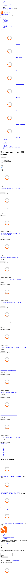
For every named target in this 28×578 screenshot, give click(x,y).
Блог (4, 1)
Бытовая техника (7, 22)
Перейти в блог (4, 461)
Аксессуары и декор (7, 26)
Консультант (6, 141)
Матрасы (5, 25)
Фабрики (5, 27)
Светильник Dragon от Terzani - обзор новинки (11, 476)
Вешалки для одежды (8, 148)
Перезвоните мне (4, 556)
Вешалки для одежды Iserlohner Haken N (9, 324)
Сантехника (5, 21)
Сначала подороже (6, 162)
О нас (4, 2)
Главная (5, 139)
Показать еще (4, 443)
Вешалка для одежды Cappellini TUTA (9, 392)
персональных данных (15, 560)
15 (2, 169)
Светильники (6, 20)
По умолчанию (5, 160)
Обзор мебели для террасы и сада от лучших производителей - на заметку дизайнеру (10, 493)
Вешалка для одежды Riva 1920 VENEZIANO (11, 437)
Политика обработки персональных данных (10, 543)
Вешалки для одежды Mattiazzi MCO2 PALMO (11, 302)
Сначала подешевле (6, 161)
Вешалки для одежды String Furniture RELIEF (11, 279)
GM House (4, 525)
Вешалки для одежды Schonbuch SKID (9, 210)
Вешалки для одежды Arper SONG (8, 370)
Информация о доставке (8, 4)
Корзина (5, 143)
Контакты (5, 5)
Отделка (5, 23)
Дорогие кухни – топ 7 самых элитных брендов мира (12, 523)
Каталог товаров (4, 14)
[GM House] (5, 13)
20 (2, 170)
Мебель (4, 19)
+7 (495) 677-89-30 (7, 8)
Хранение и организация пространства (12, 147)
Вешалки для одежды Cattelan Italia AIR (9, 257)
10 (2, 166)
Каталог (2, 29)
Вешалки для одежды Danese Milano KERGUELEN (12, 188)
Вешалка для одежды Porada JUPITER (9, 415)
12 (2, 167)
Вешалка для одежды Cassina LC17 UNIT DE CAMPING (13, 347)
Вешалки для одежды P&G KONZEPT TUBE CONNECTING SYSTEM (11, 234)
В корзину (3, 193)
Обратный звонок (7, 9)
